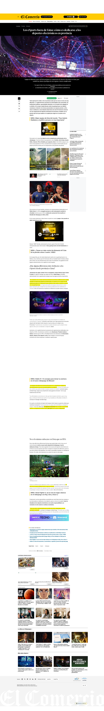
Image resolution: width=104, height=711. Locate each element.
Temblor (55, 21)
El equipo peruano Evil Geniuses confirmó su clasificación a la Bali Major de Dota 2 (48, 532)
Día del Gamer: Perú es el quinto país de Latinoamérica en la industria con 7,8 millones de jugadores (43, 669)
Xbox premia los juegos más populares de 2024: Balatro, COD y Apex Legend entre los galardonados (80, 669)
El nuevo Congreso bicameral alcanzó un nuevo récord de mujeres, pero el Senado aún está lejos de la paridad (76, 165)
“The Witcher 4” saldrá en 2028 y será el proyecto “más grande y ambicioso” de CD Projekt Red (43, 645)
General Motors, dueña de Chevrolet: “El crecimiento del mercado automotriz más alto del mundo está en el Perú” (77, 172)
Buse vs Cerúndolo (36, 21)
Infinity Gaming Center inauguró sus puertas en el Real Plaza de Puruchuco (61, 669)
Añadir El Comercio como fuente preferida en (78, 26)
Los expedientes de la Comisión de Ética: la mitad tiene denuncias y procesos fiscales (77, 149)
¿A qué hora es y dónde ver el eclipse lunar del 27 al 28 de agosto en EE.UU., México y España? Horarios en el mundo (26, 601)
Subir (83, 684)
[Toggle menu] (18, 17)
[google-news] (35, 678)
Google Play (56, 678)
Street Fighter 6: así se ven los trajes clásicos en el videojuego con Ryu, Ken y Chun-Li (48, 539)
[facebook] (22, 678)
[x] (24, 678)
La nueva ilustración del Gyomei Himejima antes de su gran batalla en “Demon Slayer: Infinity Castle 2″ (43, 601)
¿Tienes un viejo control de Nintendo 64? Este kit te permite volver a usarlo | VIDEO (48, 534)
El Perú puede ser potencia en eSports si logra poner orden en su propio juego (25, 669)
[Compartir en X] (19, 106)
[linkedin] (32, 678)
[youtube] (30, 678)
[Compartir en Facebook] (19, 103)
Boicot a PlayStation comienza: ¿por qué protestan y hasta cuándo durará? (62, 645)
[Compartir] (19, 98)
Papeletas (68, 21)
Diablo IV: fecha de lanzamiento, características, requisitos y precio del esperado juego (49, 541)
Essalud (72, 21)
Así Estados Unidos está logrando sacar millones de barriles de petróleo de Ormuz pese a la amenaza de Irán (76, 143)
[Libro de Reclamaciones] (84, 678)
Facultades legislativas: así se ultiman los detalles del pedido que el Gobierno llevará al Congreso (76, 136)
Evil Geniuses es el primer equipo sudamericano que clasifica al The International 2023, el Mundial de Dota (49, 530)
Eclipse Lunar (43, 21)
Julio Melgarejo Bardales (52, 91)
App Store (49, 678)
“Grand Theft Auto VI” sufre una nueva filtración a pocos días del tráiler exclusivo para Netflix (79, 645)
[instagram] (27, 678)
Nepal (58, 21)
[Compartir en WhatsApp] (19, 101)
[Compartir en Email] (19, 108)
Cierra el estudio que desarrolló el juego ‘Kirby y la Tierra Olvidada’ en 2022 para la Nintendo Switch (48, 537)
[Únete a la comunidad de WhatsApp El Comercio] (52, 98)
